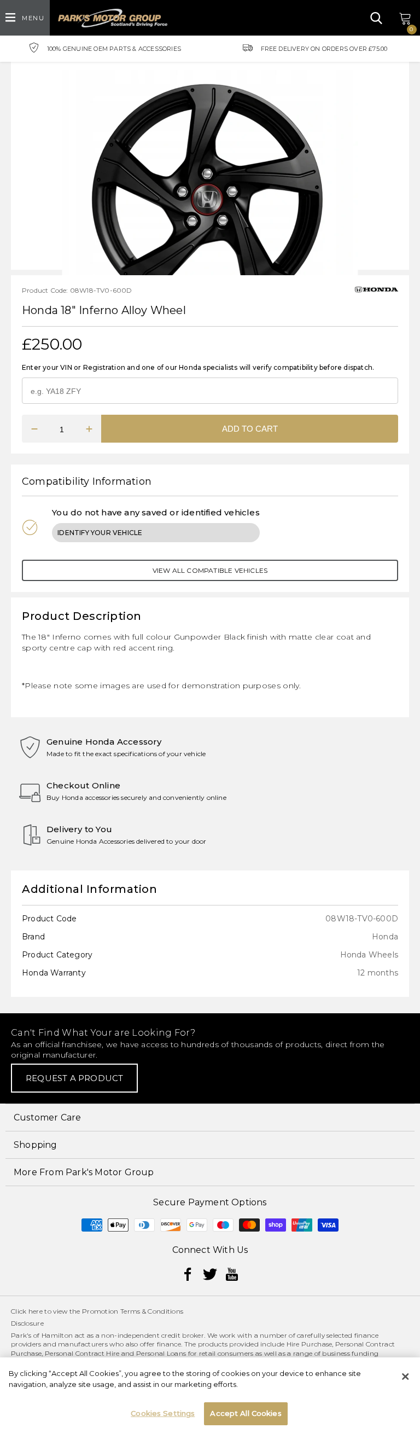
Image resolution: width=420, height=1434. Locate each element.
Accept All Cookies (245, 1413)
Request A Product (74, 1078)
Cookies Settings (163, 1413)
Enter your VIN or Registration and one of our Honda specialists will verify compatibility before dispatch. (198, 367)
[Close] (405, 1376)
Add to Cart (250, 428)
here (35, 1311)
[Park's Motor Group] (112, 18)
